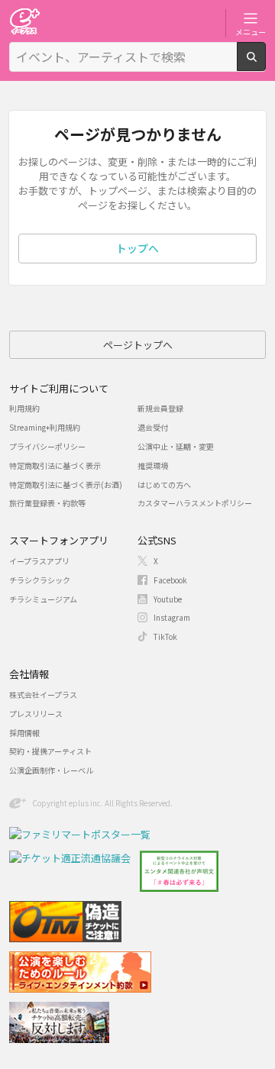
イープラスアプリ (39, 561)
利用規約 (24, 408)
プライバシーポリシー (47, 446)
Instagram (172, 617)
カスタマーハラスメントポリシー (195, 503)
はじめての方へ (164, 484)
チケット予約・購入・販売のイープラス (24, 21)
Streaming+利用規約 (44, 427)
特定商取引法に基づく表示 (55, 465)
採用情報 (24, 732)
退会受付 (153, 427)
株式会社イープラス (43, 694)
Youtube (168, 599)
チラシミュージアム (43, 599)
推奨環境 (153, 465)
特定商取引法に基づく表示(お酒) (65, 484)
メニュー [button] (250, 31)
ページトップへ (138, 344)
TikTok (165, 636)
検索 (265, 65)
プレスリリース (36, 713)
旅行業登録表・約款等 (47, 503)
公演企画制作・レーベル (51, 770)
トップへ (137, 248)
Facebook (170, 580)
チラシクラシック (39, 580)
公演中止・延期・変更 (176, 446)
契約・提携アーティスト (50, 751)
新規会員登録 (160, 408)
